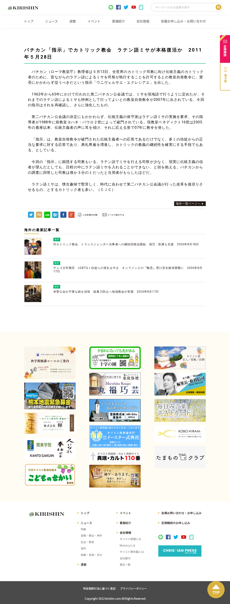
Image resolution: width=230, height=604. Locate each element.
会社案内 (125, 558)
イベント (125, 513)
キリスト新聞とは (130, 539)
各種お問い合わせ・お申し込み (181, 513)
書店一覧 (125, 564)
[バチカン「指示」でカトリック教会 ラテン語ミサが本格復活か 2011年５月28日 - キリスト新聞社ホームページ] (55, 217)
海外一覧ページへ (188, 203)
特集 (83, 529)
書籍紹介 (125, 523)
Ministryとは (127, 545)
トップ (85, 513)
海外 (83, 548)
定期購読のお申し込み (175, 523)
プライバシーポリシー (133, 588)
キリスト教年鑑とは (132, 552)
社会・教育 (87, 542)
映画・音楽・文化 (91, 555)
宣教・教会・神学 (91, 535)
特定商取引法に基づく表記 (99, 588)
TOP (216, 592)
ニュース (86, 523)
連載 (83, 564)
